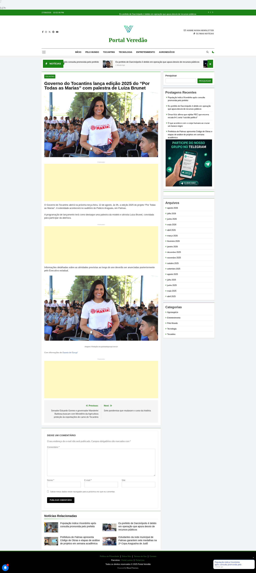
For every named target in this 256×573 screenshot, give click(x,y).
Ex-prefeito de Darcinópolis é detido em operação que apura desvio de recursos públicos (157, 12)
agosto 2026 (172, 208)
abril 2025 (171, 296)
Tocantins (109, 52)
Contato (153, 556)
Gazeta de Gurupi (69, 353)
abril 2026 (171, 230)
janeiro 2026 (172, 246)
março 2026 (172, 235)
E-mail (88, 480)
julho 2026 (171, 213)
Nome (50, 480)
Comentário (53, 447)
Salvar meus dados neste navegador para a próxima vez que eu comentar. (82, 491)
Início (78, 52)
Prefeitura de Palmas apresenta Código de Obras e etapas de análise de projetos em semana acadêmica (80, 540)
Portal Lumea (127, 560)
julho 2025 (171, 280)
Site (123, 480)
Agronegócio (167, 52)
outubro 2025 (173, 263)
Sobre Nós (126, 556)
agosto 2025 (172, 274)
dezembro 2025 (174, 252)
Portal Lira (140, 560)
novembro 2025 (174, 257)
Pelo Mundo (92, 52)
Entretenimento (145, 52)
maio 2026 (171, 224)
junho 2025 (172, 285)
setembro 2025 (173, 269)
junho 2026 (172, 219)
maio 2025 (171, 291)
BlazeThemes (132, 568)
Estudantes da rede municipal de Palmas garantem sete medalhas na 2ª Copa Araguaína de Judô (137, 540)
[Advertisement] (101, 182)
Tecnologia (125, 52)
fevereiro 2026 (173, 241)
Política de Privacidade (109, 556)
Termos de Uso (140, 556)
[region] (34, 552)
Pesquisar (171, 75)
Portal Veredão (128, 40)
